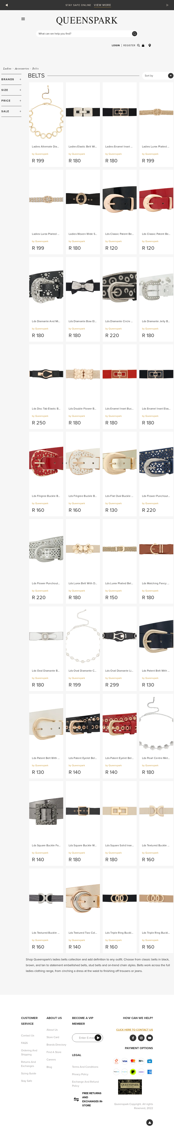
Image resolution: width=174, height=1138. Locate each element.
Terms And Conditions (85, 1067)
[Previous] (7, 5)
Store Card (53, 1037)
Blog (49, 1067)
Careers (51, 1059)
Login (116, 45)
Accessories (22, 68)
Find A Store (54, 1052)
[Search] (134, 33)
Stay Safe (26, 1081)
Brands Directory (56, 1044)
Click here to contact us (134, 1030)
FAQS (24, 1043)
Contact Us (27, 1035)
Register (129, 45)
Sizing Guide (28, 1073)
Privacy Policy (80, 1074)
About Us (52, 1030)
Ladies (7, 68)
